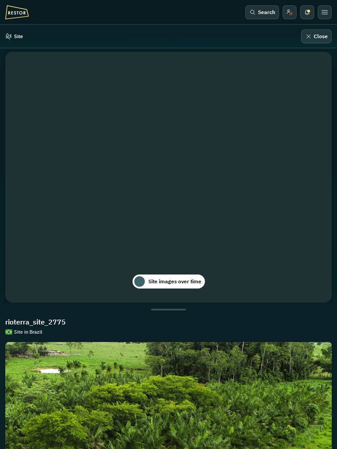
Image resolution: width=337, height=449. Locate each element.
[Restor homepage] (17, 12)
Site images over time (174, 281)
